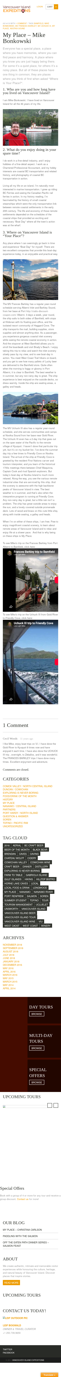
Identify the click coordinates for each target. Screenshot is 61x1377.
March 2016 (10, 974)
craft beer (11, 866)
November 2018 (12, 944)
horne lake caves (16, 883)
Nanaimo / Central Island (19, 806)
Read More (11, 1282)
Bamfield (38, 23)
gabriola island (36, 875)
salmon (32, 896)
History (8, 799)
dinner (27, 866)
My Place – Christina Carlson (22, 1229)
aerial (17, 845)
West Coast (30, 925)
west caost (11, 925)
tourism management (18, 904)
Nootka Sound (17, 28)
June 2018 (9, 958)
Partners (9, 809)
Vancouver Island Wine (19, 921)
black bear (40, 849)
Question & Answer (15, 816)
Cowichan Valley (15, 862)
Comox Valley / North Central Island (27, 786)
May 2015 (8, 978)
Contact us (23, 1199)
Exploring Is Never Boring (20, 792)
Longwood (40, 887)
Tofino (34, 900)
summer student (15, 900)
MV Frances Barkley (26, 26)
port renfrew (14, 896)
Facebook (8, 1352)
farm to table (13, 875)
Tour (45, 900)
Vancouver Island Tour (20, 917)
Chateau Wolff (14, 858)
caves (23, 854)
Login (40, 6)
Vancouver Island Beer (19, 913)
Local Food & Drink (17, 887)
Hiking (29, 879)
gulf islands (12, 879)
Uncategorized (13, 826)
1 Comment (21, 23)
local (35, 883)
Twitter (7, 1349)
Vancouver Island (33, 908)
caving (34, 854)
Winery (46, 925)
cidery (31, 858)
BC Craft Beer (33, 845)
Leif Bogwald (12, 1325)
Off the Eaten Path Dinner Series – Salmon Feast (26, 1244)
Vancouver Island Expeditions (28, 1360)
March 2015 (10, 981)
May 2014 (8, 985)
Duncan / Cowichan (15, 789)
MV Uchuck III (44, 26)
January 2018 (11, 961)
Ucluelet (42, 904)
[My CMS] (16, 9)
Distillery (41, 866)
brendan (10, 854)
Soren (7, 819)
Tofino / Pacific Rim (15, 823)
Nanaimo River (43, 892)
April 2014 (9, 988)
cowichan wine (40, 862)
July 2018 (8, 954)
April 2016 (9, 971)
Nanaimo (24, 892)
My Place (9, 803)
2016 (7, 845)
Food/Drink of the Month (19, 796)
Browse (36, 1014)
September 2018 (13, 948)
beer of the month (17, 849)
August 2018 (10, 951)
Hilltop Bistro (45, 879)
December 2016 (12, 964)
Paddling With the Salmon (20, 1236)
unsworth (11, 908)
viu (41, 921)
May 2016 (8, 968)
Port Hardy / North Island (20, 813)
